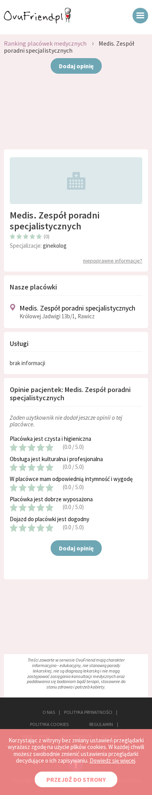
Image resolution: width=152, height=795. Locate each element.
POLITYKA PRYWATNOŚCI (88, 712)
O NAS (48, 712)
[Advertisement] (76, 114)
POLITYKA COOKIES (49, 724)
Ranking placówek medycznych (45, 43)
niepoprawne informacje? (112, 260)
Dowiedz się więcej (112, 760)
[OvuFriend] (37, 21)
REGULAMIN (101, 724)
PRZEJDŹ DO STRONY (76, 779)
